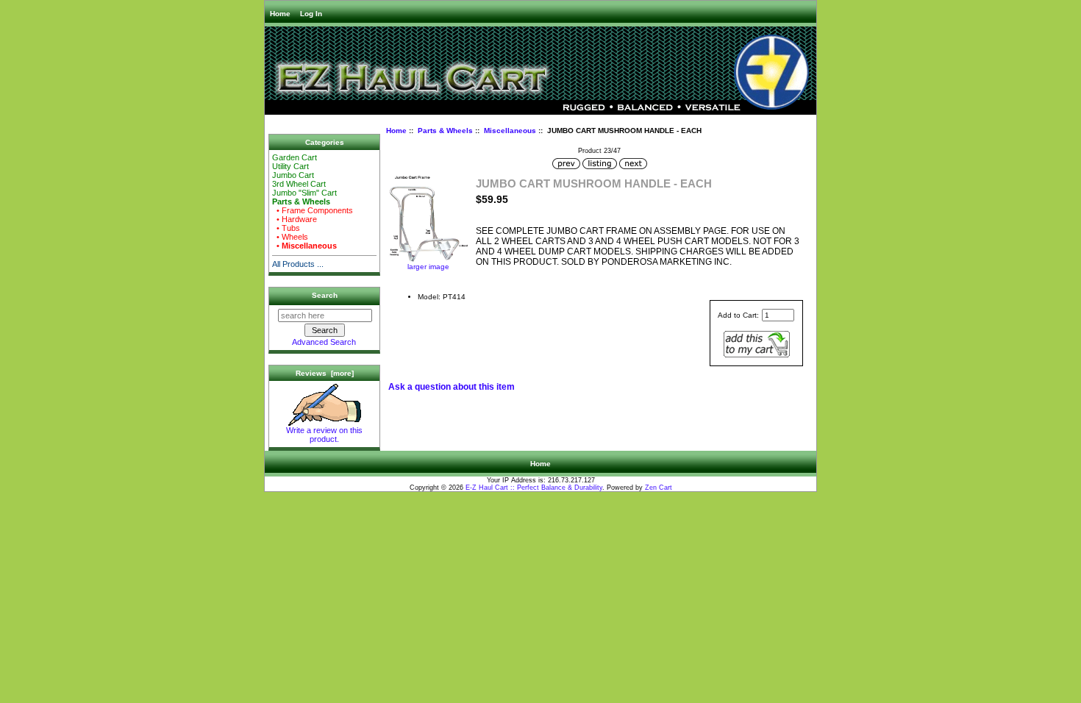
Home (280, 14)
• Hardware (294, 219)
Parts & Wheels (445, 130)
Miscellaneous (510, 130)
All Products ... (298, 264)
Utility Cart (290, 166)
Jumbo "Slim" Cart (304, 192)
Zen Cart (658, 487)
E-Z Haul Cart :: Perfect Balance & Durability (533, 487)
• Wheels (290, 236)
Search (325, 295)
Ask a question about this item (451, 387)
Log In (311, 14)
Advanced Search (324, 342)
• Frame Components (312, 210)
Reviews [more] (325, 373)
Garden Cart (294, 157)
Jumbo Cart (293, 175)
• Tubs (286, 228)
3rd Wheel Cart (299, 183)
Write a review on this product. (324, 434)
